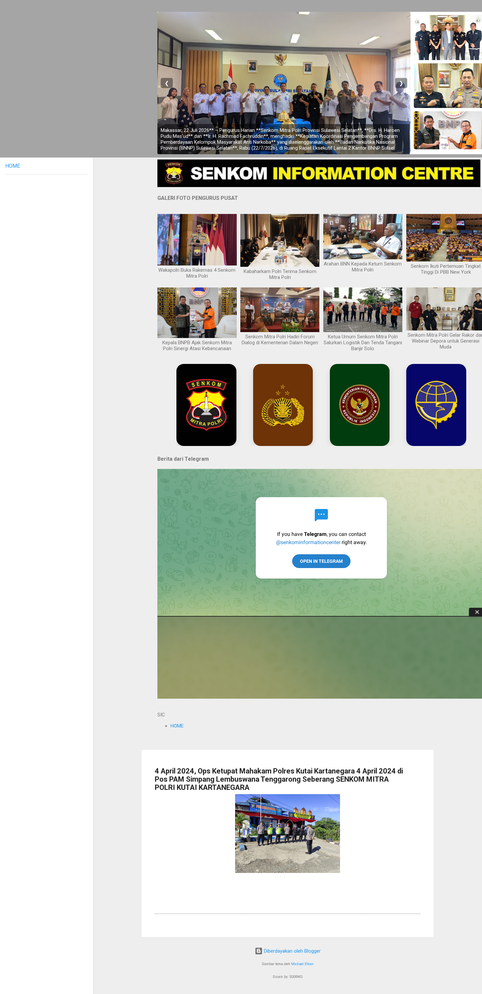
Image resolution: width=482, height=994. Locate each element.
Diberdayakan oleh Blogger (292, 951)
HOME (177, 726)
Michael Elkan (302, 964)
